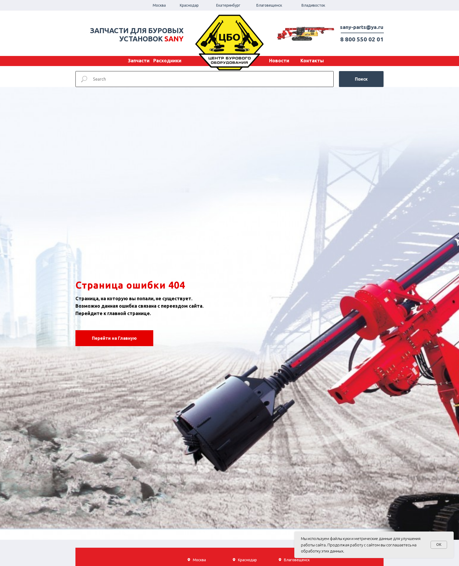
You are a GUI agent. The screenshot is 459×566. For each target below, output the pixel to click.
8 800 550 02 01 (362, 39)
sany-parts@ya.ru (361, 27)
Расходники (167, 60)
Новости (279, 60)
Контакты (312, 60)
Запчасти (139, 60)
